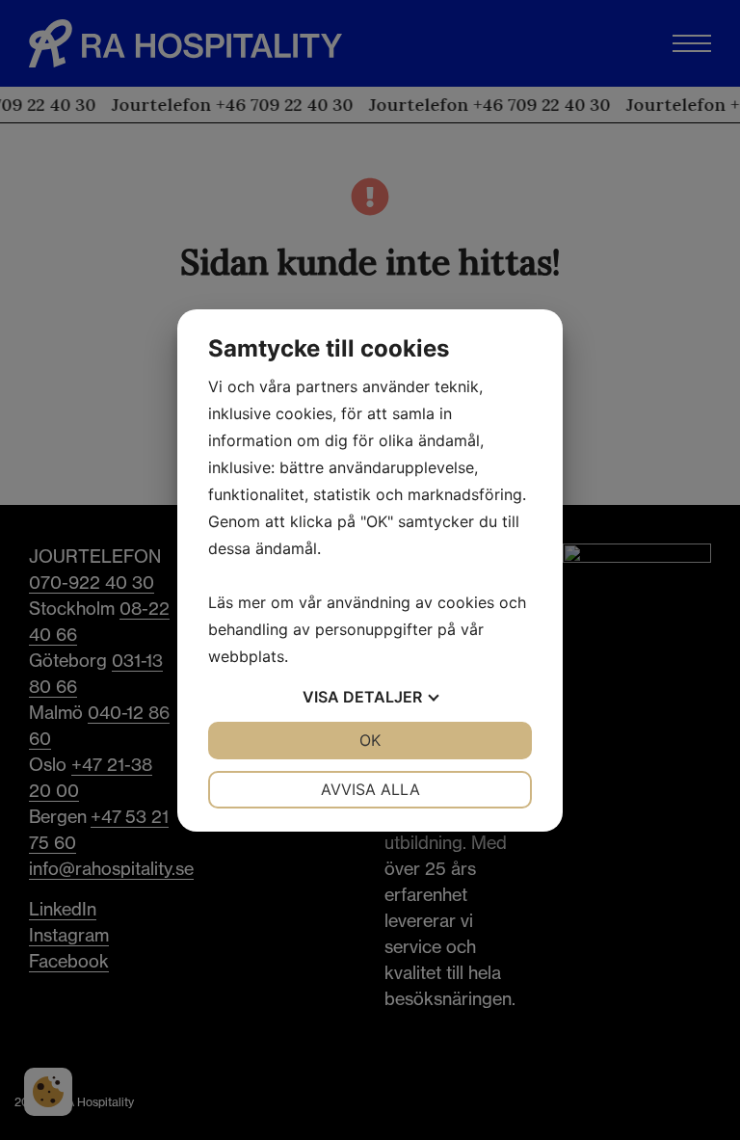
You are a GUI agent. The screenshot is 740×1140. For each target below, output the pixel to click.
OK (370, 740)
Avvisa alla (370, 789)
